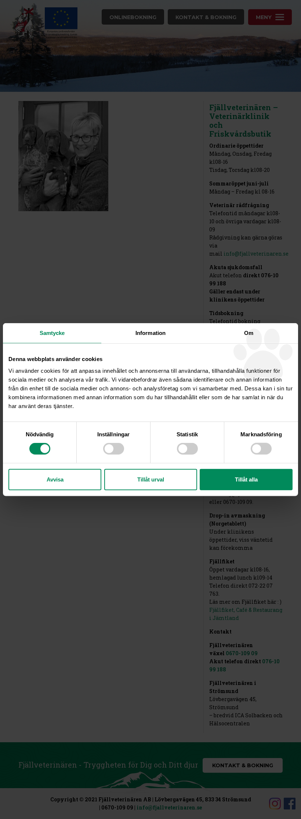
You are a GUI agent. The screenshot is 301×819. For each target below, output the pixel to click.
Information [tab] (150, 333)
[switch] (113, 449)
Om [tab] (248, 333)
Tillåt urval (150, 479)
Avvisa (55, 479)
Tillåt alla (246, 479)
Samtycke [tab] (52, 333)
